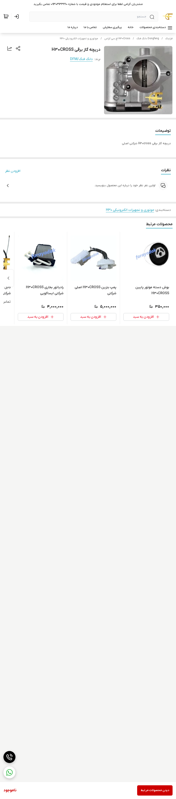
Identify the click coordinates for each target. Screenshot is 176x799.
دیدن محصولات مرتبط (155, 790)
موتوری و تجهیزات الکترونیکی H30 (79, 38)
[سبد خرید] (6, 16)
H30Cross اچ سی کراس (117, 38)
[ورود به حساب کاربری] (17, 16)
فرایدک (169, 38)
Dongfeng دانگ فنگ (148, 38)
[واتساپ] (9, 772)
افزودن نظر (12, 171)
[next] (8, 278)
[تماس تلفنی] (9, 757)
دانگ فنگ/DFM (81, 59)
